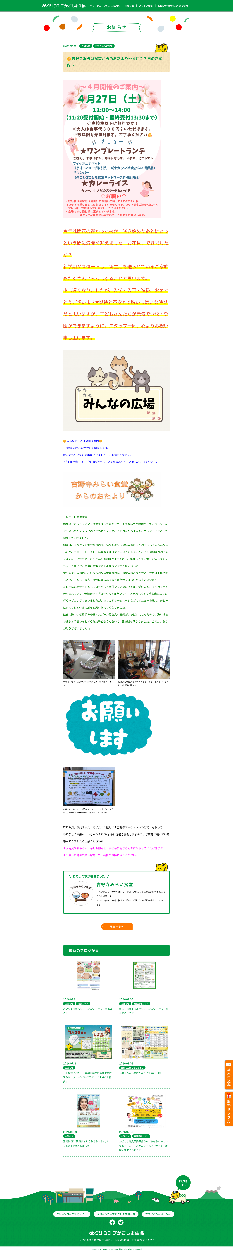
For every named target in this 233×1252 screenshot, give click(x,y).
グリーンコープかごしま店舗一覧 (116, 1214)
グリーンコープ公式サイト (71, 1214)
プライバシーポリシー (158, 1214)
